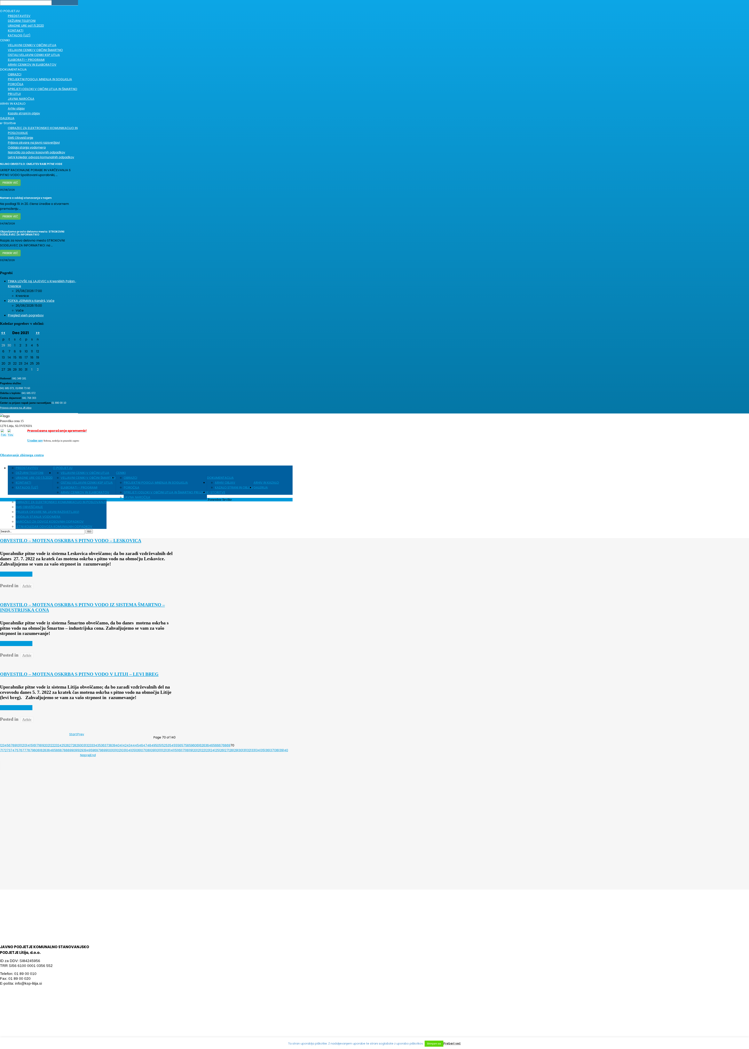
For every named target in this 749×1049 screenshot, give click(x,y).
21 (49, 745)
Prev (80, 734)
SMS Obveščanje (29, 507)
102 (118, 750)
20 (46, 745)
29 (78, 745)
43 (128, 745)
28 (74, 745)
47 (145, 745)
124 (211, 750)
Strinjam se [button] (434, 1043)
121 (199, 750)
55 (175, 745)
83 (46, 750)
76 (20, 750)
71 (1, 750)
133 (252, 750)
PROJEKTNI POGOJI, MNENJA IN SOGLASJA (156, 482)
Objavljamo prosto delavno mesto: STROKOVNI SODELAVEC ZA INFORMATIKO (32, 233)
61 (198, 745)
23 (56, 745)
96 (94, 750)
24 (59, 745)
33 (91, 745)
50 (157, 745)
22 (52, 745)
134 (257, 750)
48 (149, 745)
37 (106, 745)
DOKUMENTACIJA (220, 477)
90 (73, 750)
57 (183, 745)
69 (228, 745)
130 (240, 750)
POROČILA (131, 487)
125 (216, 750)
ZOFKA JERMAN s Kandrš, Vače (31, 300)
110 (156, 750)
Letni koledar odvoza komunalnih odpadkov (54, 526)
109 (152, 750)
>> (38, 333)
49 (153, 745)
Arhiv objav (225, 482)
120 (194, 750)
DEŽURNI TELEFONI (29, 473)
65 (213, 745)
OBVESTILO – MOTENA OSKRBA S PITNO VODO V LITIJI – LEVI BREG (79, 674)
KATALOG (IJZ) (27, 487)
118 (186, 750)
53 (167, 745)
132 (248, 750)
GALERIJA (260, 487)
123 (207, 750)
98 (102, 750)
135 (262, 750)
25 (63, 745)
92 (79, 750)
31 (84, 745)
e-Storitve (216, 492)
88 (66, 750)
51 (160, 745)
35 (99, 745)
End (93, 755)
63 (205, 745)
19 (42, 745)
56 (179, 745)
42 (125, 745)
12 (22, 745)
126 (221, 750)
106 (137, 750)
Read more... (16, 574)
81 (39, 750)
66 (217, 745)
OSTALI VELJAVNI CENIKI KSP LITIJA (87, 482)
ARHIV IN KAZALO (266, 482)
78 (28, 750)
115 (175, 750)
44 (132, 745)
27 (71, 745)
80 (36, 750)
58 (187, 745)
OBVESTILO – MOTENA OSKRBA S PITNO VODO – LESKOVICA (70, 540)
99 (105, 750)
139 (281, 750)
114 (171, 750)
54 (171, 745)
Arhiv (27, 586)
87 (62, 750)
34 (95, 745)
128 (230, 750)
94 (87, 750)
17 (36, 745)
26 (67, 745)
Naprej (85, 755)
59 (191, 745)
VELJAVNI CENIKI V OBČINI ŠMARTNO (88, 477)
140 (285, 750)
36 (103, 745)
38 (110, 745)
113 (167, 750)
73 (8, 750)
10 (17, 745)
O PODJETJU (62, 468)
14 (28, 745)
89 (69, 750)
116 (179, 750)
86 (58, 750)
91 (76, 750)
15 (31, 745)
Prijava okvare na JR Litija (15, 408)
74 (12, 750)
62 (201, 745)
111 (159, 750)
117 (183, 750)
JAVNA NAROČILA (137, 497)
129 (235, 750)
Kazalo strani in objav (234, 487)
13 (25, 745)
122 (203, 750)
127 (226, 750)
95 (90, 750)
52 (164, 745)
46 (141, 745)
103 (123, 750)
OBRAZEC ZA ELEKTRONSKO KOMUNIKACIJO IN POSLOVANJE (61, 502)
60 (195, 745)
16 (34, 745)
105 (132, 750)
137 (271, 750)
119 (190, 750)
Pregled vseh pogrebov (26, 315)
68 (225, 745)
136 (266, 750)
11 (20, 745)
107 (142, 750)
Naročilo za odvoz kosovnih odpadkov (50, 521)
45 (137, 745)
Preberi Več (10, 183)
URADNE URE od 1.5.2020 (34, 477)
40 (117, 745)
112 (163, 750)
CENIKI (121, 473)
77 (24, 750)
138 (276, 750)
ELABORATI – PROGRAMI (79, 487)
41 (121, 745)
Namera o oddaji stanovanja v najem (26, 198)
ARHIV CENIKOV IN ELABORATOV (85, 492)
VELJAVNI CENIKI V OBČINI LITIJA (85, 473)
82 (42, 750)
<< (3, 333)
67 (221, 745)
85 (54, 750)
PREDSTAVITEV (27, 468)
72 (5, 750)
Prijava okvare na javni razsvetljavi (47, 512)
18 (39, 745)
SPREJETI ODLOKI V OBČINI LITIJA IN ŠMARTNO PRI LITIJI (165, 492)
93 (83, 750)
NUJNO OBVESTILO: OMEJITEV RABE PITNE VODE (31, 164)
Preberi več (452, 1043)
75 (16, 750)
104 (127, 750)
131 (244, 750)
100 (109, 750)
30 (81, 745)
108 (147, 750)
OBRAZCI (130, 477)
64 (209, 745)
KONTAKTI (23, 482)
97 (98, 750)
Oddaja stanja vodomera (38, 516)
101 (114, 750)
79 (32, 750)
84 (50, 750)
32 (88, 745)
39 (113, 745)
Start (73, 734)
